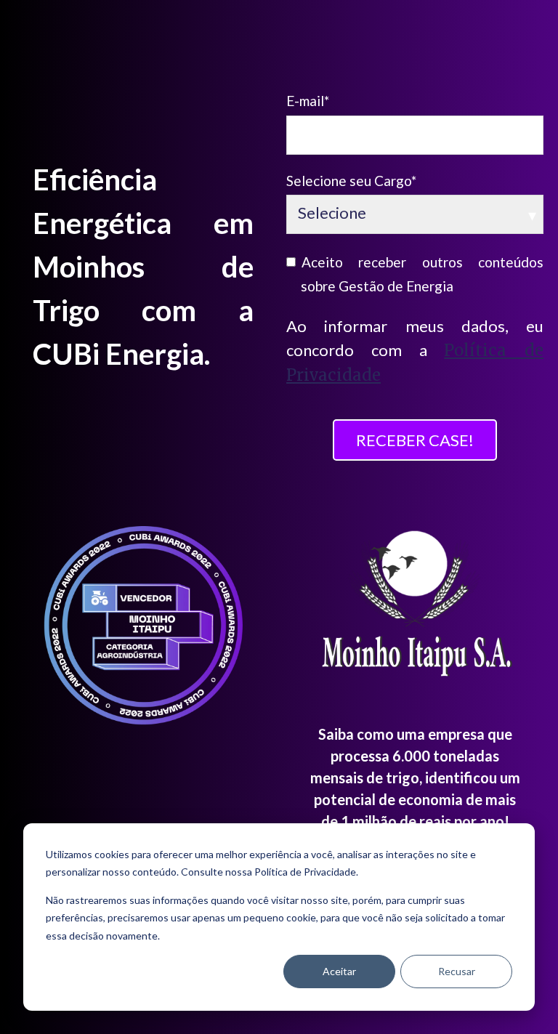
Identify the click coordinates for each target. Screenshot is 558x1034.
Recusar (456, 971)
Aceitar (339, 971)
